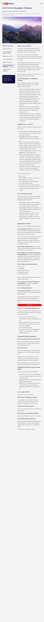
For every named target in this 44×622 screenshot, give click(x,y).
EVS (19, 236)
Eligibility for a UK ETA (8, 56)
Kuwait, (31, 66)
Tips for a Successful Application (7, 66)
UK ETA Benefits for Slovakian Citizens (7, 52)
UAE (25, 68)
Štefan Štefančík (25, 429)
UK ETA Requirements (8, 59)
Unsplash (33, 429)
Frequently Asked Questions (7, 70)
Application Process (7, 62)
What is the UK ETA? (7, 48)
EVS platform (28, 228)
